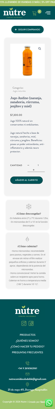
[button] (47, 13)
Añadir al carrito (26, 180)
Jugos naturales (19, 90)
